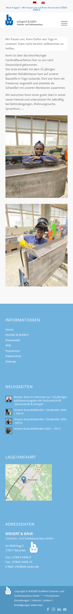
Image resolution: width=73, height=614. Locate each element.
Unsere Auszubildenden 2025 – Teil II (37, 428)
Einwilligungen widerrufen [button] (28, 605)
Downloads (12, 340)
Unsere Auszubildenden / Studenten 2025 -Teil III (40, 421)
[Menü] (62, 22)
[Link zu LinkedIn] (59, 609)
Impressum (12, 351)
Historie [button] (36, 600)
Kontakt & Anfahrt (16, 335)
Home (9, 329)
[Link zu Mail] (65, 609)
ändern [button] (47, 600)
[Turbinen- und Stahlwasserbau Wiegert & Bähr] (30, 20)
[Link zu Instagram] (53, 609)
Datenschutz (13, 356)
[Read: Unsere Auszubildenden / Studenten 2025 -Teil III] (8, 421)
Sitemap (10, 361)
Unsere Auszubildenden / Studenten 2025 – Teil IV (40, 411)
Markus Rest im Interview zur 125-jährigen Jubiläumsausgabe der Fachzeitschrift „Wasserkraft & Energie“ (40, 400)
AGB (8, 345)
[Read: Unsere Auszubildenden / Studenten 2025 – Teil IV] (8, 412)
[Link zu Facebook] (48, 609)
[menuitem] (62, 22)
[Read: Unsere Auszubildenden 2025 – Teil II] (8, 430)
